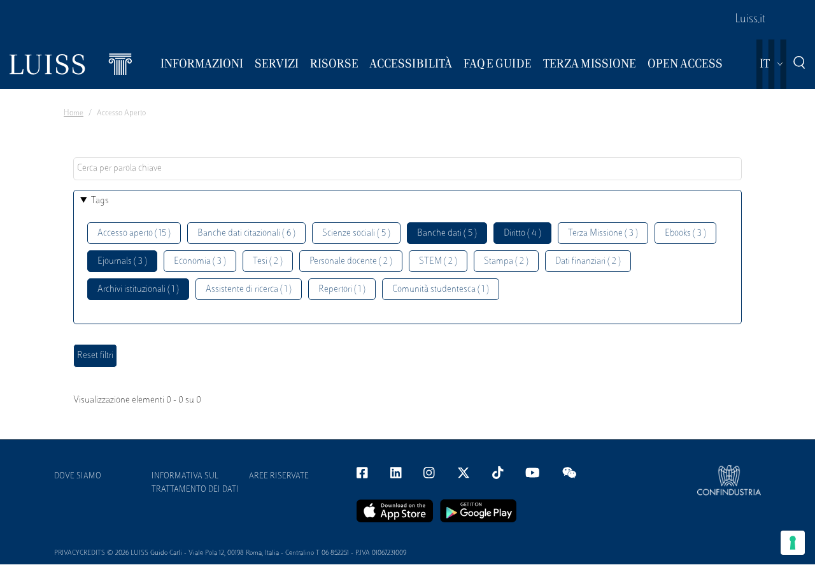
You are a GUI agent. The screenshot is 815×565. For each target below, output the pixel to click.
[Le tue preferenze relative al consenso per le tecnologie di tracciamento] (793, 543)
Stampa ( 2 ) (506, 261)
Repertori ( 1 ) (341, 289)
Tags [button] (100, 201)
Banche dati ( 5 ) (447, 233)
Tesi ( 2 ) (268, 261)
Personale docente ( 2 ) (350, 261)
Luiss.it (750, 19)
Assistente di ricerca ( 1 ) (249, 289)
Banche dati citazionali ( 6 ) (246, 233)
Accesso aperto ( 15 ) (134, 233)
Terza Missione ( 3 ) (603, 233)
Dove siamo (77, 476)
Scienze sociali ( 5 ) (356, 233)
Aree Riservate (279, 476)
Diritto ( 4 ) (522, 233)
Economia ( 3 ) (200, 261)
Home (73, 113)
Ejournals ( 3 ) (122, 261)
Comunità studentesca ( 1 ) (440, 289)
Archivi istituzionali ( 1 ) (138, 289)
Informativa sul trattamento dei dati (195, 483)
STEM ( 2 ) (438, 261)
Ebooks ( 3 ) (685, 233)
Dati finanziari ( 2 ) (588, 261)
